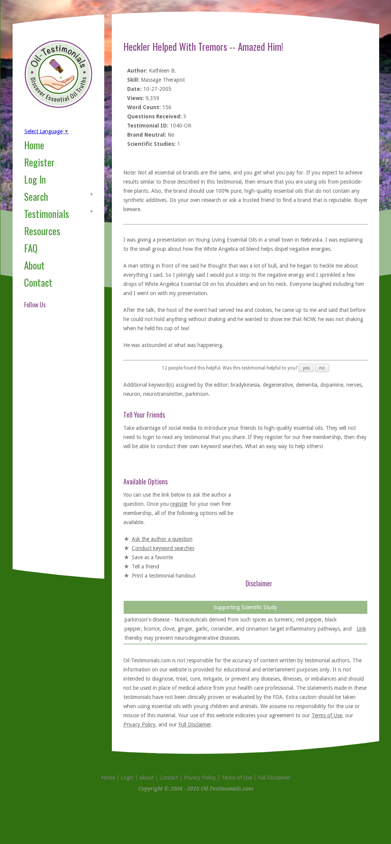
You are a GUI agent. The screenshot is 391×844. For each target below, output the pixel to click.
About (34, 265)
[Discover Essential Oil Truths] (58, 106)
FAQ (30, 248)
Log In (35, 179)
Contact (38, 282)
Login (127, 778)
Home (34, 145)
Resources (42, 231)
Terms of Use (327, 715)
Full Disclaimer (194, 724)
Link (361, 629)
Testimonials (46, 213)
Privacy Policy (139, 724)
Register (39, 162)
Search (36, 196)
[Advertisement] (54, 448)
